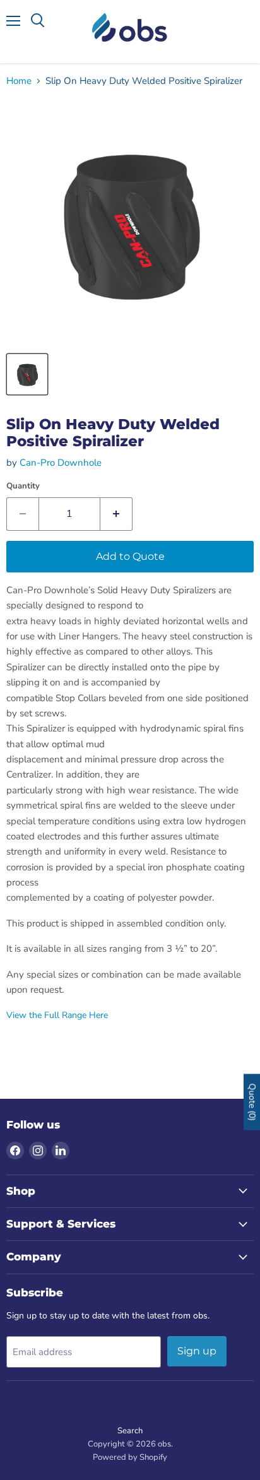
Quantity (23, 486)
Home (19, 81)
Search (130, 1430)
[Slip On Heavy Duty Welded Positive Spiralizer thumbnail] (27, 374)
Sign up (196, 1351)
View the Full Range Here (57, 1015)
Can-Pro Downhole (61, 462)
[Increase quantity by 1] (116, 513)
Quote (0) (252, 1101)
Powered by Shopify (130, 1457)
